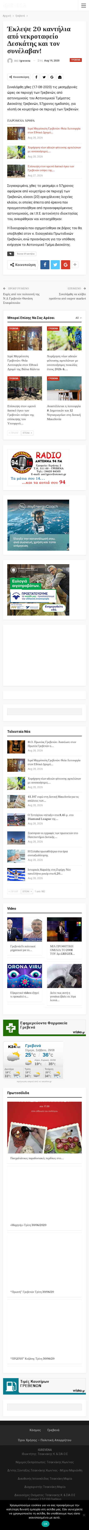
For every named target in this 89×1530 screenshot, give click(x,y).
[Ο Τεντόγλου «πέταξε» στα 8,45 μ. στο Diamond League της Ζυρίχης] (16, 819)
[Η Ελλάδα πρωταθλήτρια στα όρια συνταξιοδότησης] (16, 856)
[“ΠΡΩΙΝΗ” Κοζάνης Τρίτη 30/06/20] (44, 1328)
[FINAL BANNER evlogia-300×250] (38, 589)
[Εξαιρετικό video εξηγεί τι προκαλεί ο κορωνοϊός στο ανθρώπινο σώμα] (24, 976)
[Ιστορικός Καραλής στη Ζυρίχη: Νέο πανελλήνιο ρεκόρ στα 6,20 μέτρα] (16, 874)
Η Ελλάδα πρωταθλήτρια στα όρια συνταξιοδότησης (48, 853)
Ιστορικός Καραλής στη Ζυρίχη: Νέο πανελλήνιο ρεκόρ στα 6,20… (49, 872)
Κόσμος (35, 1430)
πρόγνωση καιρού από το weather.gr (34, 1081)
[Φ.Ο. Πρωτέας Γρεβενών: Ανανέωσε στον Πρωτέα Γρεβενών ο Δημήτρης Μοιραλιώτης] (16, 746)
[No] (84, 1515)
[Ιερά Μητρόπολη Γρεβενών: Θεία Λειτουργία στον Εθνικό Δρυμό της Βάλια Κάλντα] (16, 133)
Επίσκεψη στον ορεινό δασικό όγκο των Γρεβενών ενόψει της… (51, 168)
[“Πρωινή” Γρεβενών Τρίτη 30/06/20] (44, 1261)
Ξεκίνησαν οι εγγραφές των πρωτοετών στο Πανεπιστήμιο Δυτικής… (53, 835)
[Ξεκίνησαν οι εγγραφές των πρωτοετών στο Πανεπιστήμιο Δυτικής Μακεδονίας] (16, 838)
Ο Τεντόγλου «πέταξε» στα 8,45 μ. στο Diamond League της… (50, 817)
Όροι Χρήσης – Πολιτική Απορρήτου (44, 1440)
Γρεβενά (76, 60)
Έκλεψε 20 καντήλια (25, 253)
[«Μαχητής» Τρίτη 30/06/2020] (44, 1194)
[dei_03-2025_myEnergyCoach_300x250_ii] (38, 525)
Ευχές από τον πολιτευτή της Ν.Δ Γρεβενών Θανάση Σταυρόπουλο (21, 298)
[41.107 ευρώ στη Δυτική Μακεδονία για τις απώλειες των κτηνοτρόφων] (16, 801)
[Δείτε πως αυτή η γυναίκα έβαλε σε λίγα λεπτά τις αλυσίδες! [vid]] (64, 976)
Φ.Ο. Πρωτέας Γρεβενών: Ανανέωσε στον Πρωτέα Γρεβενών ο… (52, 744)
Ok (46, 1523)
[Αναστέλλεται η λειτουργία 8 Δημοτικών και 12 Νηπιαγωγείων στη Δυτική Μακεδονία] (64, 388)
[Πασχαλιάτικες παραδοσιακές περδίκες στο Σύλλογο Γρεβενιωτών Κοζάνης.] (44, 1127)
